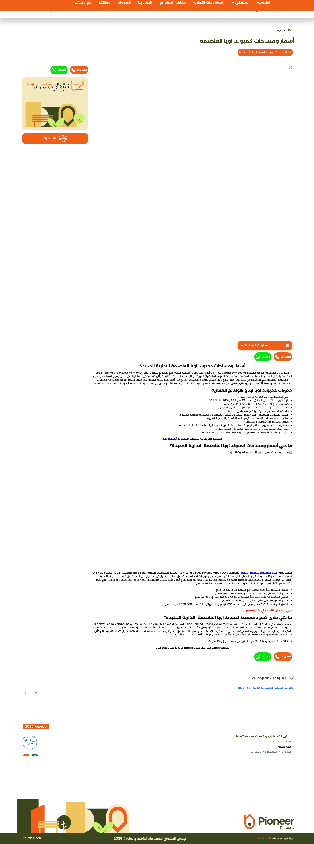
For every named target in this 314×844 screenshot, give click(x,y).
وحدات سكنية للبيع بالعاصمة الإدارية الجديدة (265, 52)
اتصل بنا (286, 356)
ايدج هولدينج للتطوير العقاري (259, 572)
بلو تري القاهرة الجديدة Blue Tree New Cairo (263, 736)
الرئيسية (281, 30)
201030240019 (32, 838)
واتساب (265, 356)
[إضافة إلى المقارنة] (35, 692)
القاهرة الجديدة (282, 741)
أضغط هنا (170, 439)
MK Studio (265, 838)
